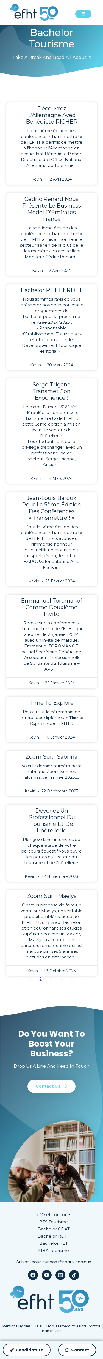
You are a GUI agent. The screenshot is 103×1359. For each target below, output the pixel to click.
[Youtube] (47, 1275)
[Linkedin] (60, 1275)
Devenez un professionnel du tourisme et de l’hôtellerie (51, 820)
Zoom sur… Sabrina (51, 756)
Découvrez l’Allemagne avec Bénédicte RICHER (51, 115)
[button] (51, 1086)
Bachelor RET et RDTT (51, 290)
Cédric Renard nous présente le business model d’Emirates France (51, 209)
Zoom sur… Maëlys (52, 896)
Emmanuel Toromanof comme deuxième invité (51, 607)
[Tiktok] (74, 1275)
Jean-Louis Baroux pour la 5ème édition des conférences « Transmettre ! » (51, 508)
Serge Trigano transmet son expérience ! (51, 391)
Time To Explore (51, 702)
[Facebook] (33, 1275)
